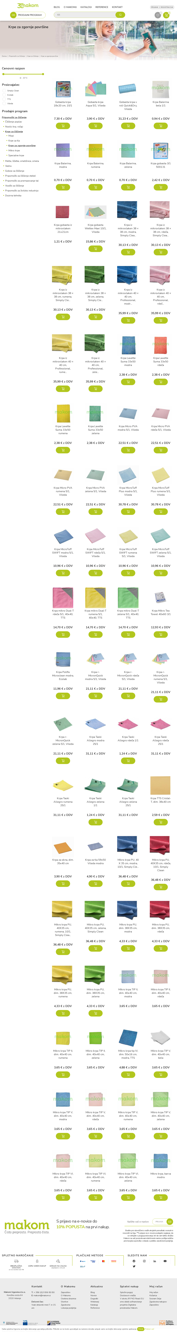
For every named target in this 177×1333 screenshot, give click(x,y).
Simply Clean (13, 90)
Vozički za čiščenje (14, 185)
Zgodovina (65, 1304)
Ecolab (10, 95)
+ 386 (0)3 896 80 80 (44, 1292)
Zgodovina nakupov (158, 1301)
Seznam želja (155, 1298)
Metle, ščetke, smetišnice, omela (22, 161)
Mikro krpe (14, 150)
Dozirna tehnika (13, 195)
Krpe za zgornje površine (22, 145)
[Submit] (120, 15)
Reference (95, 1308)
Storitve (64, 1301)
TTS (9, 99)
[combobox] (89, 15)
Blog (92, 1292)
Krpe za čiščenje (14, 131)
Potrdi (140, 1329)
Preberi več (149, 1329)
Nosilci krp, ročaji (14, 126)
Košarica (153, 1295)
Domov (4, 56)
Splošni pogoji (126, 1292)
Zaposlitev (65, 1292)
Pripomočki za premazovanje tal (22, 180)
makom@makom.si (42, 1295)
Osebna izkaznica (68, 1298)
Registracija (167, 7)
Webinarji (94, 1301)
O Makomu (66, 1295)
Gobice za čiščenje (14, 170)
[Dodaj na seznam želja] (72, 81)
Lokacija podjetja (68, 1308)
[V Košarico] (63, 126)
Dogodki (94, 1298)
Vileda (10, 103)
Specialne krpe (16, 155)
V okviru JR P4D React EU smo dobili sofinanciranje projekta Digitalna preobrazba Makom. (132, 1303)
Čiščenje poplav (13, 121)
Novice (93, 1295)
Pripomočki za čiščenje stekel (20, 175)
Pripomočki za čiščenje (14, 117)
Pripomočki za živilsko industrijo (21, 190)
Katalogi (94, 1304)
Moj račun (153, 1292)
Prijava (154, 7)
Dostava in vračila (128, 1295)
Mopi (11, 135)
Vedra (8, 166)
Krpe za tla (14, 140)
